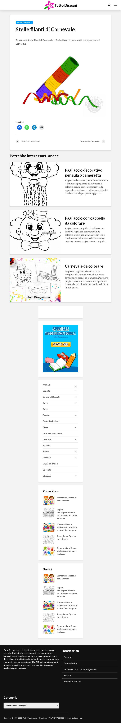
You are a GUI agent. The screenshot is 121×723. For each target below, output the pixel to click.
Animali (46, 384)
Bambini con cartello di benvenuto (66, 499)
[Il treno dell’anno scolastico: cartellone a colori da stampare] (49, 527)
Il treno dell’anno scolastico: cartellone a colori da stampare (67, 527)
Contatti (68, 657)
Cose (45, 403)
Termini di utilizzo (72, 681)
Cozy (45, 409)
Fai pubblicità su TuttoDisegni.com (80, 669)
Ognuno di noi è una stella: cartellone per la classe (66, 551)
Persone (47, 457)
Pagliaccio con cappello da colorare (85, 220)
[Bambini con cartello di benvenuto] (49, 500)
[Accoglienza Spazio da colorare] (49, 539)
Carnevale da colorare (84, 266)
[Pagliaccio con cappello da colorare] (35, 232)
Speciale (47, 469)
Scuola (46, 415)
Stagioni (47, 476)
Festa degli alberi (51, 421)
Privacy (67, 675)
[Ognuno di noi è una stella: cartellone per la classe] (49, 551)
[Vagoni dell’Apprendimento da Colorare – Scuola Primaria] (49, 512)
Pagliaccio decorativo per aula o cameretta (83, 172)
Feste (45, 427)
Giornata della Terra (52, 433)
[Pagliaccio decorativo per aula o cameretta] (35, 184)
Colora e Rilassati (51, 397)
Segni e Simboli (50, 463)
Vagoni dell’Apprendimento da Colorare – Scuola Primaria (67, 514)
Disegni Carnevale (24, 22)
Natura (46, 451)
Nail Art (46, 445)
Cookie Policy (70, 663)
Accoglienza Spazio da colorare (66, 537)
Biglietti (46, 391)
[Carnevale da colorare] (35, 280)
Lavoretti (47, 439)
